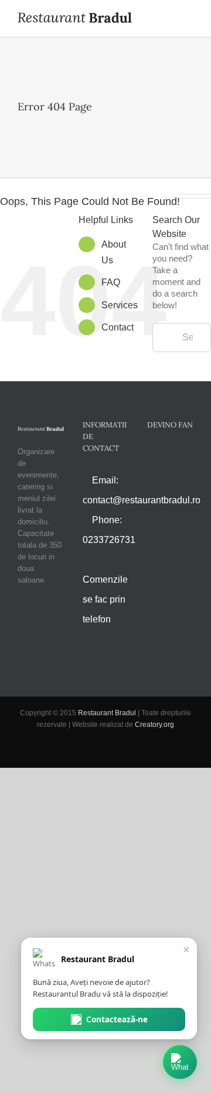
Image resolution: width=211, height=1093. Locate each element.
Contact (117, 327)
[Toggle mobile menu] (188, 19)
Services (119, 305)
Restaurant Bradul (107, 713)
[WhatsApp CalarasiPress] (180, 1062)
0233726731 (109, 540)
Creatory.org (154, 724)
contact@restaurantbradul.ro (141, 500)
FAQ (110, 282)
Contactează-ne (117, 1019)
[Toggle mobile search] (167, 19)
